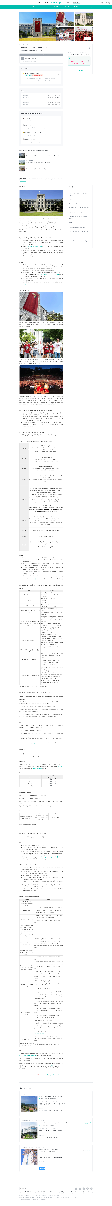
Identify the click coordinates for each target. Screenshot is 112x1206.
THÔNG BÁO (80, 70)
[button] (41, 74)
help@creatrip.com (27, 284)
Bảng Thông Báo (37, 768)
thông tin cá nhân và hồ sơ (35, 246)
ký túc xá (60, 766)
